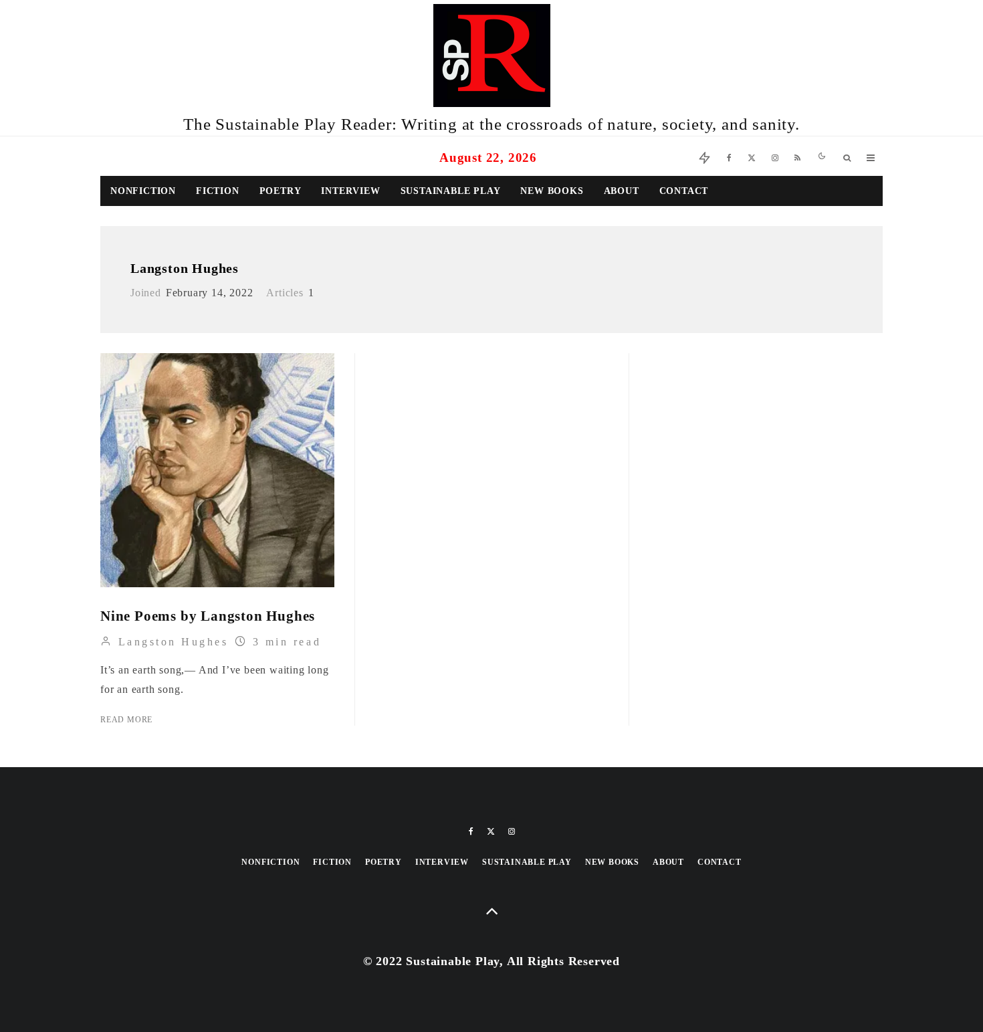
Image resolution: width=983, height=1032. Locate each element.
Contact (684, 191)
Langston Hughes (184, 268)
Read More (126, 719)
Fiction (217, 191)
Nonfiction (143, 191)
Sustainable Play (451, 191)
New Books (551, 191)
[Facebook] (729, 156)
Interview (350, 191)
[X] (752, 156)
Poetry (280, 191)
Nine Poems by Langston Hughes (207, 616)
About (621, 191)
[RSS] (797, 156)
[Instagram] (775, 156)
